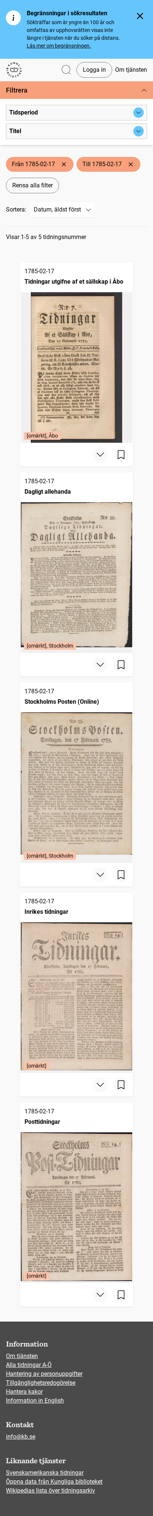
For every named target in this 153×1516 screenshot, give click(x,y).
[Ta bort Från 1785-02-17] (64, 164)
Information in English (35, 1400)
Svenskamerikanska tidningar (45, 1472)
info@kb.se (20, 1436)
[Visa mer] (100, 454)
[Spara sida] (121, 454)
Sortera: (16, 209)
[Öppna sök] (66, 70)
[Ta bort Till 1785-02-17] (131, 164)
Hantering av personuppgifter (44, 1373)
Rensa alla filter (32, 185)
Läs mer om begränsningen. (59, 46)
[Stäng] (140, 16)
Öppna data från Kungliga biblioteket (54, 1481)
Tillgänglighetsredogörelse (40, 1382)
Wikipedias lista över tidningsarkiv (50, 1490)
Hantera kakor (24, 1391)
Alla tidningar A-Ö (29, 1364)
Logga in (94, 69)
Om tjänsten (131, 69)
